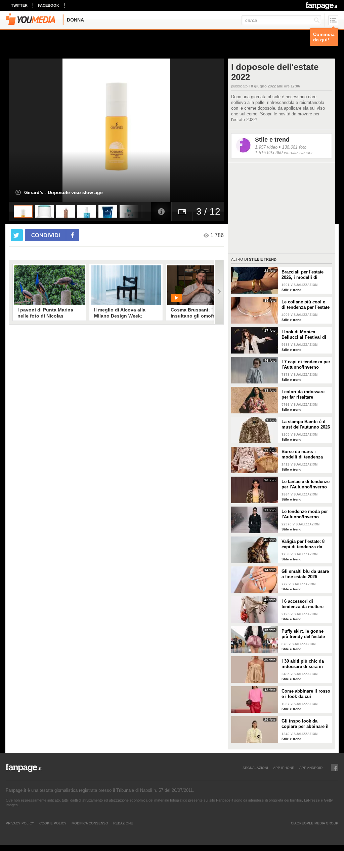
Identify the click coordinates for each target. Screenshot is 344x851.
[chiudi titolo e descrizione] (18, 192)
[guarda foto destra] (138, 130)
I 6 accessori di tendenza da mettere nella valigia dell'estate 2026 (305, 604)
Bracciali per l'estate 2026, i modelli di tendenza (303, 274)
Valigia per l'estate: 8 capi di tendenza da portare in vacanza (303, 544)
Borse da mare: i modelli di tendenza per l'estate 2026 (302, 454)
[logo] (322, 5)
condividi (45, 235)
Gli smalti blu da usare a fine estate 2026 (305, 574)
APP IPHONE (283, 767)
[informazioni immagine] (161, 211)
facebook (48, 5)
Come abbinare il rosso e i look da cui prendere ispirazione (306, 694)
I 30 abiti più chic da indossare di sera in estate (303, 664)
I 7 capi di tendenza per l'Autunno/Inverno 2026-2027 (306, 364)
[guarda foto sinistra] (30, 130)
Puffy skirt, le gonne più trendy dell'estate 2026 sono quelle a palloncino (303, 634)
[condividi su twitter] (17, 235)
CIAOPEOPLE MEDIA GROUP (314, 823)
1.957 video (266, 147)
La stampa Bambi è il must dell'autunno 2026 (306, 424)
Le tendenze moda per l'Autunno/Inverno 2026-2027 (305, 514)
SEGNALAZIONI (255, 767)
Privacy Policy (20, 823)
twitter (19, 5)
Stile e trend (272, 139)
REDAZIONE (123, 823)
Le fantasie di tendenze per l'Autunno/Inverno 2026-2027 (306, 484)
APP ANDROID (310, 767)
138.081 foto (294, 147)
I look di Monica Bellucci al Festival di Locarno (304, 334)
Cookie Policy (53, 823)
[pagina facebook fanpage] (334, 767)
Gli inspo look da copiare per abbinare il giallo (305, 723)
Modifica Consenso (90, 823)
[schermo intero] (182, 211)
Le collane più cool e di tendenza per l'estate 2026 (306, 304)
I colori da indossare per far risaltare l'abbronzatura (303, 394)
